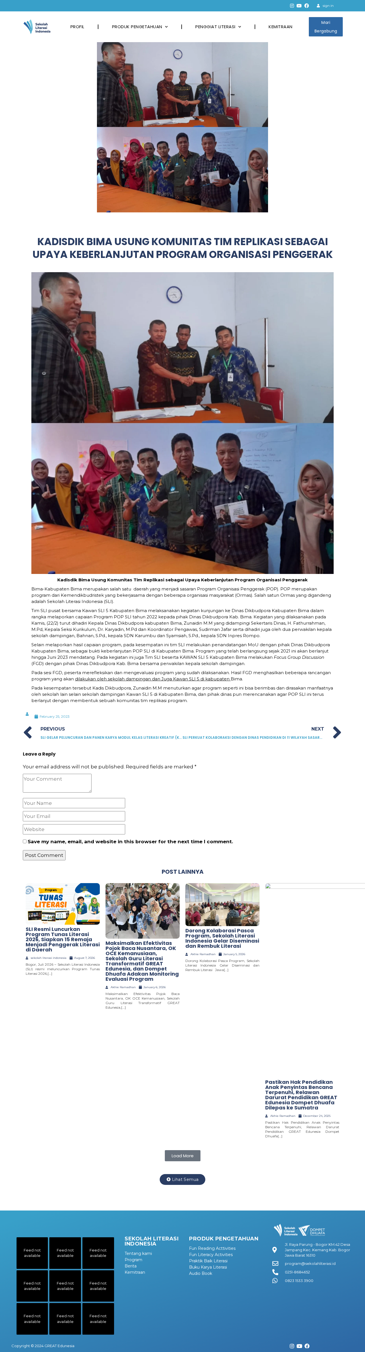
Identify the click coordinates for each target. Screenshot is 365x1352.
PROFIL (77, 27)
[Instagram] (292, 5)
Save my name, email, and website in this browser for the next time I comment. (130, 841)
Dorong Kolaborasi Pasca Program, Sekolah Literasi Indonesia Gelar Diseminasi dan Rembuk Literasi (222, 938)
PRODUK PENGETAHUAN (137, 27)
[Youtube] (299, 5)
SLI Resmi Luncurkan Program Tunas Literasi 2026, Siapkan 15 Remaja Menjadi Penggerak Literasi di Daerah (63, 939)
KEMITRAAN (281, 27)
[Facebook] (306, 5)
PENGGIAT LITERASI (215, 27)
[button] (182, 1155)
